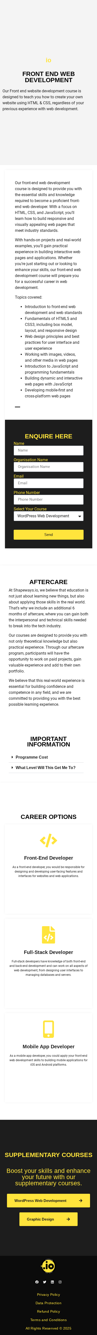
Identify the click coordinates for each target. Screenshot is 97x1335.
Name (19, 444)
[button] (46, 757)
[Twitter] (45, 1282)
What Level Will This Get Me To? (46, 768)
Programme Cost (32, 757)
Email (19, 476)
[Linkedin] (52, 1282)
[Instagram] (60, 1282)
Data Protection (48, 1303)
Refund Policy (48, 1311)
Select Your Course (30, 509)
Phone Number (27, 493)
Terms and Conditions (48, 1320)
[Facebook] (37, 1282)
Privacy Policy (48, 1295)
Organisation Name (31, 460)
